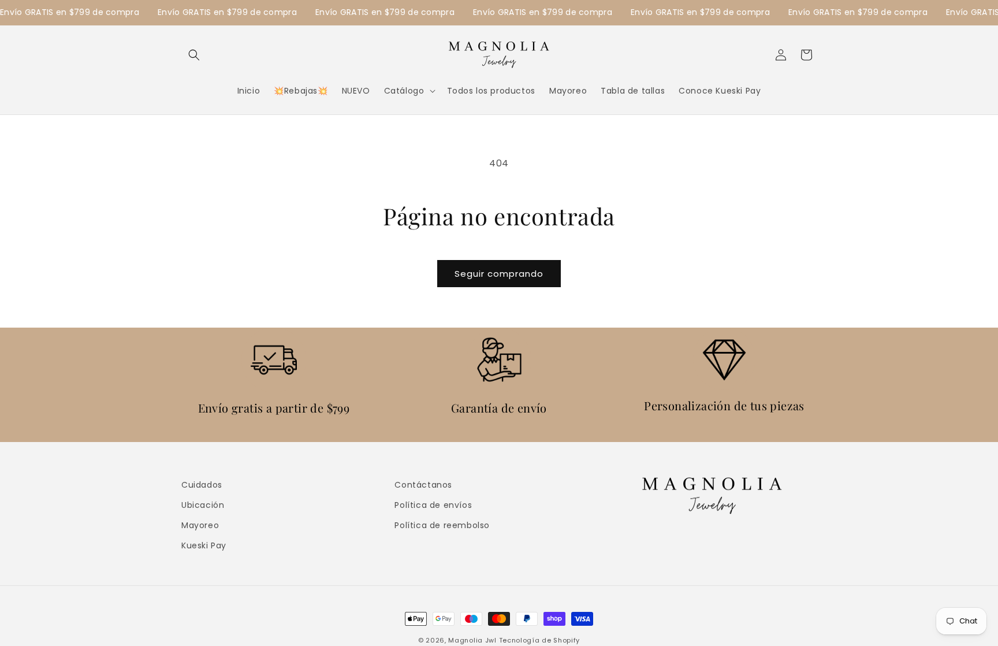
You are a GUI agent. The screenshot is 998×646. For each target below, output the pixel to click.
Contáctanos (423, 485)
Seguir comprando (499, 274)
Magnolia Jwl (472, 640)
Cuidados (201, 485)
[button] (194, 55)
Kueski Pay (203, 545)
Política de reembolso (442, 525)
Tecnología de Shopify (539, 640)
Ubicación (202, 505)
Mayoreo (200, 525)
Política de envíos (433, 505)
